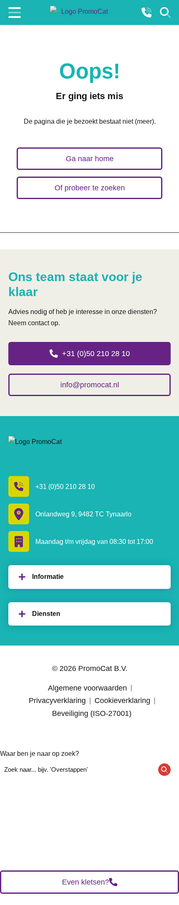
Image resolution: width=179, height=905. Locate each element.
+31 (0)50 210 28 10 (96, 353)
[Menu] (14, 12)
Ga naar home (90, 159)
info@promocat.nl (89, 385)
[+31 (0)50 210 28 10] (147, 12)
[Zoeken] (165, 12)
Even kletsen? (85, 882)
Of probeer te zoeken (90, 188)
